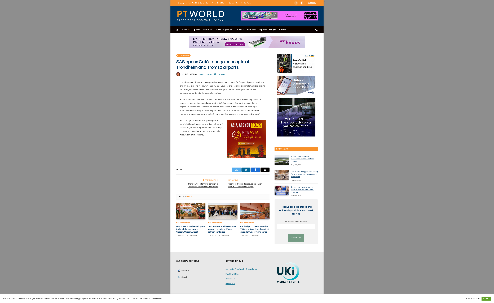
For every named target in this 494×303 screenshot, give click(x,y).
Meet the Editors (219, 3)
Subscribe (312, 3)
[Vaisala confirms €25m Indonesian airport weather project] (282, 160)
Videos (240, 30)
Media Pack (245, 3)
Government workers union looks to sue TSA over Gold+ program (302, 189)
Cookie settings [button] (473, 299)
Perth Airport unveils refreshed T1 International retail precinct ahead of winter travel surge (254, 229)
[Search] (316, 30)
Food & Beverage (183, 55)
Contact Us (233, 3)
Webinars (251, 30)
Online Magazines (223, 30)
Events (282, 30)
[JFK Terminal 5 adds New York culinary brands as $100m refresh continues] (222, 211)
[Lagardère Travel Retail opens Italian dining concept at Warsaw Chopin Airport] (190, 211)
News (184, 30)
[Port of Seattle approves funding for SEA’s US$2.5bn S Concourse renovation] (282, 175)
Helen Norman (190, 74)
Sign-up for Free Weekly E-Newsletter (193, 3)
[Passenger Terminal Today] (202, 16)
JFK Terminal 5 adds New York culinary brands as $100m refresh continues (222, 229)
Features (207, 30)
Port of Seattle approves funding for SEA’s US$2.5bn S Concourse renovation (304, 174)
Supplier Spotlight (267, 30)
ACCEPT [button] (486, 298)
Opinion (196, 30)
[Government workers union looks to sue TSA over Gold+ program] (282, 190)
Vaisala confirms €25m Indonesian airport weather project (302, 158)
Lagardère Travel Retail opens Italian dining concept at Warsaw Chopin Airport (190, 229)
